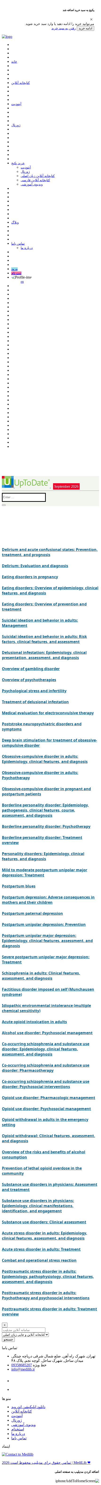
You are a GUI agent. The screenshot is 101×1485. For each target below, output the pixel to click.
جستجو (8, 1339)
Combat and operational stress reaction (39, 1260)
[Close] (91, 19)
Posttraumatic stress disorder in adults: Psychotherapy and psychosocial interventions (45, 1295)
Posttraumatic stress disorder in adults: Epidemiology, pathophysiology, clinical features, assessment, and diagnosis (48, 1276)
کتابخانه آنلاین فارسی (35, 180)
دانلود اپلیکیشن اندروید (28, 1407)
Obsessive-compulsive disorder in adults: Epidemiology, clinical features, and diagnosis (45, 759)
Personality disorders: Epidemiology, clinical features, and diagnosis (43, 856)
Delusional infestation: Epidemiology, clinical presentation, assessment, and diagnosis (44, 655)
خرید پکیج (18, 163)
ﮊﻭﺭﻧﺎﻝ (15, 125)
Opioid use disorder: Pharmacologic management (48, 1097)
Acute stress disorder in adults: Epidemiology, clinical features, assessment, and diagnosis (44, 1235)
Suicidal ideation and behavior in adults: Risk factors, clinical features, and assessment (44, 639)
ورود (14, 269)
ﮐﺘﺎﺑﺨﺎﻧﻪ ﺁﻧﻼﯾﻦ (20, 83)
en (22, 281)
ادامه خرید (85, 28)
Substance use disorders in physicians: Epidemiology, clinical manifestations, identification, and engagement (38, 1206)
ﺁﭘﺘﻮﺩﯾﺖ (16, 104)
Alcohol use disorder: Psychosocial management (47, 1032)
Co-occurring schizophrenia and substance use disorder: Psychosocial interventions (45, 1084)
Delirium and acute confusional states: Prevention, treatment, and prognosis (50, 552)
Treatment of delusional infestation (35, 701)
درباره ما (27, 248)
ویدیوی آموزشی (32, 184)
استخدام (17, 1429)
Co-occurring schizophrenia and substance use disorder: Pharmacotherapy (45, 1068)
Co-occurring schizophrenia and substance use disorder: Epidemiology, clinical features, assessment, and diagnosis (45, 1049)
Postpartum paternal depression (32, 913)
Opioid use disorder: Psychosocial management (46, 1108)
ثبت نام (16, 273)
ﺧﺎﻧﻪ (14, 61)
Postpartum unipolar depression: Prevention (44, 924)
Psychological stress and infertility (34, 690)
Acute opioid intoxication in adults (34, 1021)
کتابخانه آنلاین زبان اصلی (38, 176)
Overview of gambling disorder (31, 668)
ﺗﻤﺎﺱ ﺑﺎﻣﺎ (18, 243)
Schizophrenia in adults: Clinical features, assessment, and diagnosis (41, 975)
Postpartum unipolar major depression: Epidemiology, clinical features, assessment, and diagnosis (47, 940)
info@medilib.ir (23, 1369)
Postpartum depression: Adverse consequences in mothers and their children (48, 900)
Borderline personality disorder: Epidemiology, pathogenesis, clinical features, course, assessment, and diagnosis (45, 810)
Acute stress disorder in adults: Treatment (41, 1249)
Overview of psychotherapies (29, 679)
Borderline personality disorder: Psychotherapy (46, 826)
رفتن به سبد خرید (63, 28)
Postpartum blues (18, 886)
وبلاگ (15, 222)
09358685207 (21, 1365)
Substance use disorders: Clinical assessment (44, 1222)
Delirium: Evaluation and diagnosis (35, 565)
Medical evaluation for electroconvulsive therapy (48, 712)
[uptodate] (26, 486)
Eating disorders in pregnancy (30, 576)
